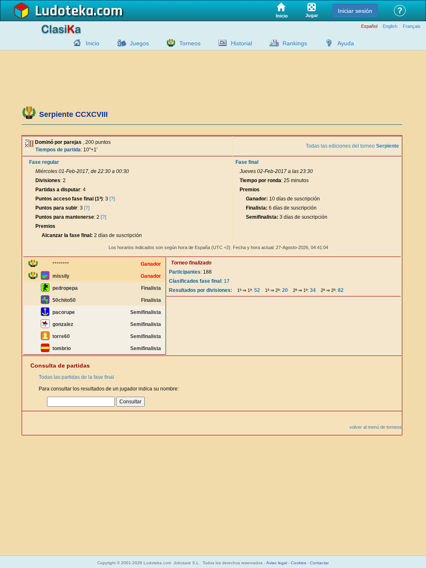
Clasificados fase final (195, 281)
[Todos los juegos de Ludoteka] (119, 42)
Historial (241, 43)
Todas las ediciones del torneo (352, 146)
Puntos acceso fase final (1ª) (69, 199)
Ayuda (345, 43)
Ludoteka (64, 11)
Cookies (298, 563)
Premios (45, 226)
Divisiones (47, 180)
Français (412, 26)
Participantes (185, 272)
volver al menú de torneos (375, 427)
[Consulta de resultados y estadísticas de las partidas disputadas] (220, 42)
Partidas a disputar (57, 190)
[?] (112, 199)
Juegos (139, 43)
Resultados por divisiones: (200, 290)
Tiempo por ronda (260, 180)
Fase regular (44, 162)
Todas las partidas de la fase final (76, 377)
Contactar (319, 563)
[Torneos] (169, 42)
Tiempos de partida (58, 150)
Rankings (294, 43)
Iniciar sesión (355, 10)
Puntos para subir (56, 208)
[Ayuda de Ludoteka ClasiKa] (327, 42)
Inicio (92, 43)
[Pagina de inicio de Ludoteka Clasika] (75, 42)
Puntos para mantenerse (64, 217)
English (390, 26)
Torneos (190, 43)
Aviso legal (276, 563)
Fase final (246, 162)
